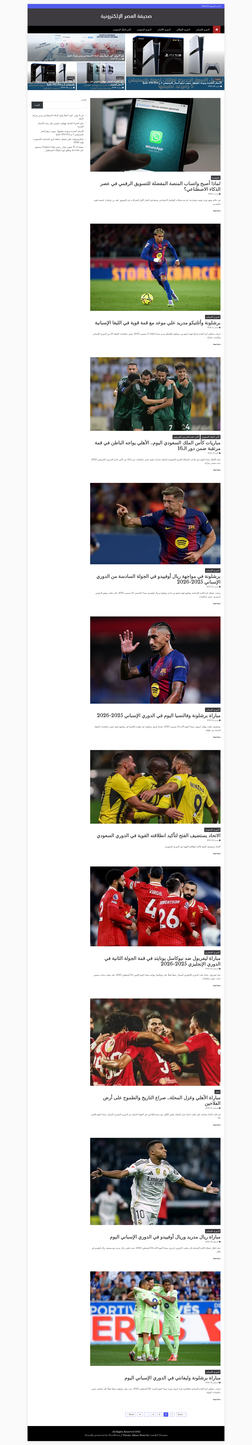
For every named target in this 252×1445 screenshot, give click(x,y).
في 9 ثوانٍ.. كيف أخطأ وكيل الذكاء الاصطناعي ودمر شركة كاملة (191, 82)
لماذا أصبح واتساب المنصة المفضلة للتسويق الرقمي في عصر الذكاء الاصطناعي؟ (160, 186)
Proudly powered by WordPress (103, 1435)
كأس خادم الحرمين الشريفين (186, 437)
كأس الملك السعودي (122, 29)
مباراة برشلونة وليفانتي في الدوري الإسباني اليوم (172, 1378)
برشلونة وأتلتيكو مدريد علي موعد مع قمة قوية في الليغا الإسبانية (157, 323)
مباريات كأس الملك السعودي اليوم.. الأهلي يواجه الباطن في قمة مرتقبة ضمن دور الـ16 (157, 445)
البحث (83, 99)
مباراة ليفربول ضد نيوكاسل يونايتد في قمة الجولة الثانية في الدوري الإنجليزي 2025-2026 (162, 961)
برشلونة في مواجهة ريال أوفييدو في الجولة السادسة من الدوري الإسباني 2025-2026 (158, 579)
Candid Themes (159, 1435)
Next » (130, 1414)
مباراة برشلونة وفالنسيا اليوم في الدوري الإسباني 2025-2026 (158, 715)
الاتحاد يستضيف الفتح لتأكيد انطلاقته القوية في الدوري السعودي (158, 835)
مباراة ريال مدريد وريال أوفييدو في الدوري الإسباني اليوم (165, 1237)
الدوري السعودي (144, 29)
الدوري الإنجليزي (212, 952)
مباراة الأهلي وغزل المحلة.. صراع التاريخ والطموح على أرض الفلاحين (161, 1100)
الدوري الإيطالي (183, 29)
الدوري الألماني (163, 29)
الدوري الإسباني (203, 29)
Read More (216, 211)
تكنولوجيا (218, 79)
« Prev (181, 1414)
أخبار (217, 1092)
